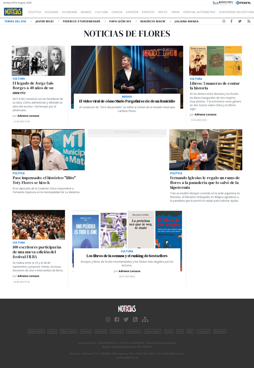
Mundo (86, 12)
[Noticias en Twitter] (239, 22)
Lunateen (203, 331)
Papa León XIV (120, 21)
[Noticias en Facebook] (231, 22)
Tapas (175, 12)
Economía (69, 12)
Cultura (101, 12)
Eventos (148, 12)
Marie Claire (68, 331)
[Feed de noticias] (249, 22)
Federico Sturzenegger (82, 21)
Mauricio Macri (153, 21)
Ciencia (117, 12)
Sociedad (51, 12)
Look (169, 331)
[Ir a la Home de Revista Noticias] (13, 11)
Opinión (132, 12)
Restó (162, 12)
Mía (190, 331)
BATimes (220, 331)
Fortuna (85, 331)
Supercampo (152, 331)
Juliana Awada (186, 21)
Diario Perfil (36, 331)
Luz (180, 331)
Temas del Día (15, 21)
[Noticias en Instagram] (223, 22)
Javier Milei (45, 21)
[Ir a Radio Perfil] (223, 2)
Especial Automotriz (199, 12)
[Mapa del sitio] (145, 319)
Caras (52, 331)
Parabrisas (134, 331)
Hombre (101, 331)
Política (34, 12)
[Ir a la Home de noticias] (127, 308)
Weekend (116, 331)
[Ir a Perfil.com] (243, 2)
